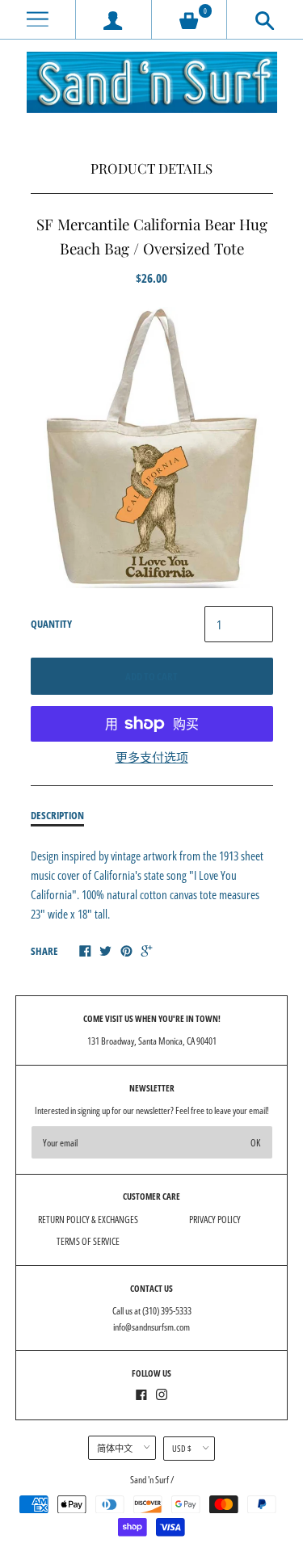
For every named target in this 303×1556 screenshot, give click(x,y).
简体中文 (115, 1448)
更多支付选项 (152, 757)
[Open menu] (37, 20)
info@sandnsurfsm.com (151, 1327)
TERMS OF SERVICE (88, 1241)
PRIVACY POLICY (215, 1219)
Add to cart (151, 676)
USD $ (181, 1448)
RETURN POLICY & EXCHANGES (88, 1219)
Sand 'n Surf (150, 1480)
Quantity (51, 623)
